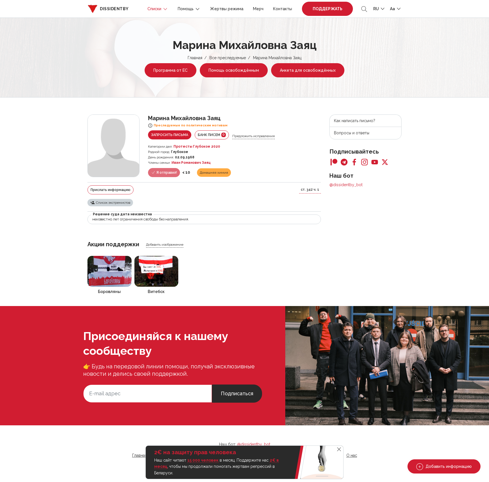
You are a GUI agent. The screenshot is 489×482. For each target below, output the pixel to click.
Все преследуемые (227, 58)
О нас (351, 455)
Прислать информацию (110, 190)
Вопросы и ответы (351, 133)
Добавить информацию (448, 466)
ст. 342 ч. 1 (310, 190)
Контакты (282, 9)
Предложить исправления (253, 136)
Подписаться (237, 393)
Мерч (258, 9)
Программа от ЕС (170, 70)
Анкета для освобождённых (308, 70)
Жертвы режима (226, 9)
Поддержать (327, 9)
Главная (195, 58)
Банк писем (211, 135)
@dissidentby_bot (346, 184)
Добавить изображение (164, 245)
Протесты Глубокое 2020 (196, 146)
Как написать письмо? (354, 120)
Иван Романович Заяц (191, 163)
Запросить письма (169, 135)
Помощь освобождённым (234, 70)
